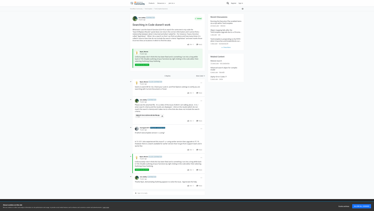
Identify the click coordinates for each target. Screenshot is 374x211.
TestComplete (148, 9)
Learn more (106, 207)
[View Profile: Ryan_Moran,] (137, 53)
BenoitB (221, 72)
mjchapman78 (223, 43)
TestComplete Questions (161, 9)
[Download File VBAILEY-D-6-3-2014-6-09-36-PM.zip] (162, 116)
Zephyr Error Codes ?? (218, 77)
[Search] (228, 3)
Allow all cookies (361, 206)
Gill (219, 35)
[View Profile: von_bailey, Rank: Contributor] (135, 18)
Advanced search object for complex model (223, 69)
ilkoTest (222, 26)
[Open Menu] (242, 8)
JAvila (221, 79)
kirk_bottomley (225, 63)
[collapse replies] (131, 81)
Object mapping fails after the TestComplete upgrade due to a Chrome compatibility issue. (225, 31)
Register (233, 3)
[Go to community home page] (137, 3)
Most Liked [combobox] (200, 76)
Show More (227, 47)
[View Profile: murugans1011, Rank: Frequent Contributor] (137, 129)
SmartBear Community (136, 9)
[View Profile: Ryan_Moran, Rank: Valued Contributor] (137, 83)
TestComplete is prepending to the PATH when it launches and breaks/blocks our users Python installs (225, 40)
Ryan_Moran (144, 52)
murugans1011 (145, 128)
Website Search (216, 61)
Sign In (241, 3)
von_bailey (142, 18)
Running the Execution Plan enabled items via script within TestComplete (225, 22)
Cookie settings (343, 206)
